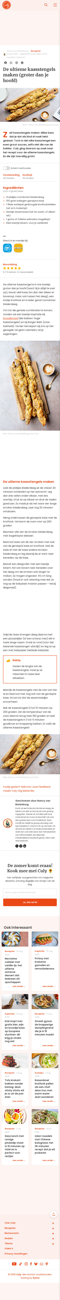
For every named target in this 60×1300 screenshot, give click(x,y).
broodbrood (10, 318)
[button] (51, 1223)
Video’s (9, 1248)
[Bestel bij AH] (7, 248)
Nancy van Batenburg (17, 51)
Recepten (36, 51)
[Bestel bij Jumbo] (18, 248)
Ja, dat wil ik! (30, 902)
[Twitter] (16, 846)
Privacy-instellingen (16, 1253)
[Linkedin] (24, 846)
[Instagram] (20, 846)
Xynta (36, 1277)
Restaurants (12, 1233)
